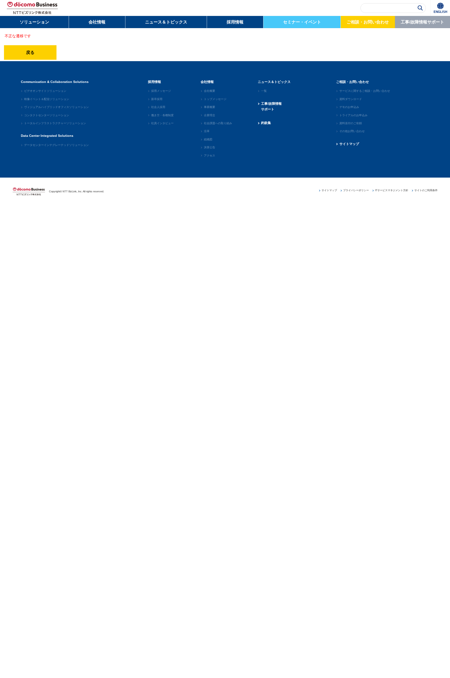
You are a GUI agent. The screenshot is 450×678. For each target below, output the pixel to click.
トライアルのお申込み (353, 115)
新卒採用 (156, 99)
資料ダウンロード (350, 99)
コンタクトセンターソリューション (46, 115)
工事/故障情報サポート (422, 22)
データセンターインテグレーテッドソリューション (56, 145)
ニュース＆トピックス (166, 22)
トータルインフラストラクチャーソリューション (55, 123)
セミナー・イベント (302, 22)
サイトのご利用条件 (426, 190)
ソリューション (34, 22)
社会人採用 (158, 107)
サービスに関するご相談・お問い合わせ (364, 91)
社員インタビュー (162, 123)
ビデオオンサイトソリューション (45, 91)
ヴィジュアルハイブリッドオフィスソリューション (56, 107)
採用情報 (235, 22)
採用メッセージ (161, 91)
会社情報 (97, 22)
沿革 (207, 131)
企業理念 (209, 115)
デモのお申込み (349, 107)
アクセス (209, 155)
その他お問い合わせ (352, 131)
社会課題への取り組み (218, 123)
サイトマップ (349, 144)
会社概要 (209, 91)
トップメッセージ (215, 99)
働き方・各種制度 (162, 115)
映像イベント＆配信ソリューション (46, 99)
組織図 (208, 139)
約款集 (266, 123)
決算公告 (209, 147)
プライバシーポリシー (356, 190)
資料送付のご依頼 (350, 123)
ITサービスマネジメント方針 (391, 190)
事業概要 (209, 107)
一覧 (264, 91)
